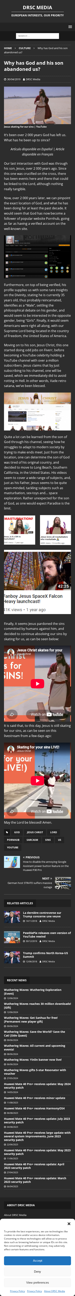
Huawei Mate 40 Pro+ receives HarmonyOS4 (34, 1108)
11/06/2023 (12, 1158)
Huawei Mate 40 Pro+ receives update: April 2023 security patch (34, 1166)
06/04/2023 (12, 1186)
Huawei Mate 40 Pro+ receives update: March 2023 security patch (35, 1180)
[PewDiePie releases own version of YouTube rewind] (12, 937)
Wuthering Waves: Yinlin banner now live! (33, 1060)
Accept (37, 1260)
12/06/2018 (31, 961)
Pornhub (13, 840)
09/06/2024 (12, 1026)
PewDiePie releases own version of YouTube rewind (47, 934)
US (59, 840)
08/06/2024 (12, 1054)
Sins (48, 840)
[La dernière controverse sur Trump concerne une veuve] (12, 917)
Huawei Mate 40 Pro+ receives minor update (34, 1098)
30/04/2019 (13, 79)
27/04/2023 (12, 1172)
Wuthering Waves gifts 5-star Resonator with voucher (35, 1071)
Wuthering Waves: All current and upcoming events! (34, 1047)
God (17, 832)
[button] (69, 1224)
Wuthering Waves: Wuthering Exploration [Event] (32, 991)
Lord (53, 832)
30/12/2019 (31, 941)
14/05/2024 (12, 1092)
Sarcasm (32, 840)
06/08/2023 (12, 1112)
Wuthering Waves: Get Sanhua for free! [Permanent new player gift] (31, 1019)
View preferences (37, 1282)
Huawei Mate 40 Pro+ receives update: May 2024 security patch (37, 1085)
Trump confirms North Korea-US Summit (45, 955)
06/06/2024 (12, 1064)
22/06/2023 (12, 1144)
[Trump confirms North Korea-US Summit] (12, 957)
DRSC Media (33, 79)
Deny (37, 1271)
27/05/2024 (12, 1078)
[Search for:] (37, 36)
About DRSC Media (54, 1291)
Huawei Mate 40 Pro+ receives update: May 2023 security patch (37, 1152)
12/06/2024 (12, 998)
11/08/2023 (12, 1102)
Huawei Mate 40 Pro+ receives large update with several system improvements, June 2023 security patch (37, 1136)
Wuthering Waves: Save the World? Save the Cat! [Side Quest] (34, 1033)
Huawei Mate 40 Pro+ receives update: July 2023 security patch (37, 1120)
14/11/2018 (31, 920)
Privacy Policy (17, 1291)
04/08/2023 (12, 1126)
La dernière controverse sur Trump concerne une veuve (42, 914)
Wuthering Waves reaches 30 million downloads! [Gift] (37, 1005)
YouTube (12, 847)
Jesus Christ (35, 832)
